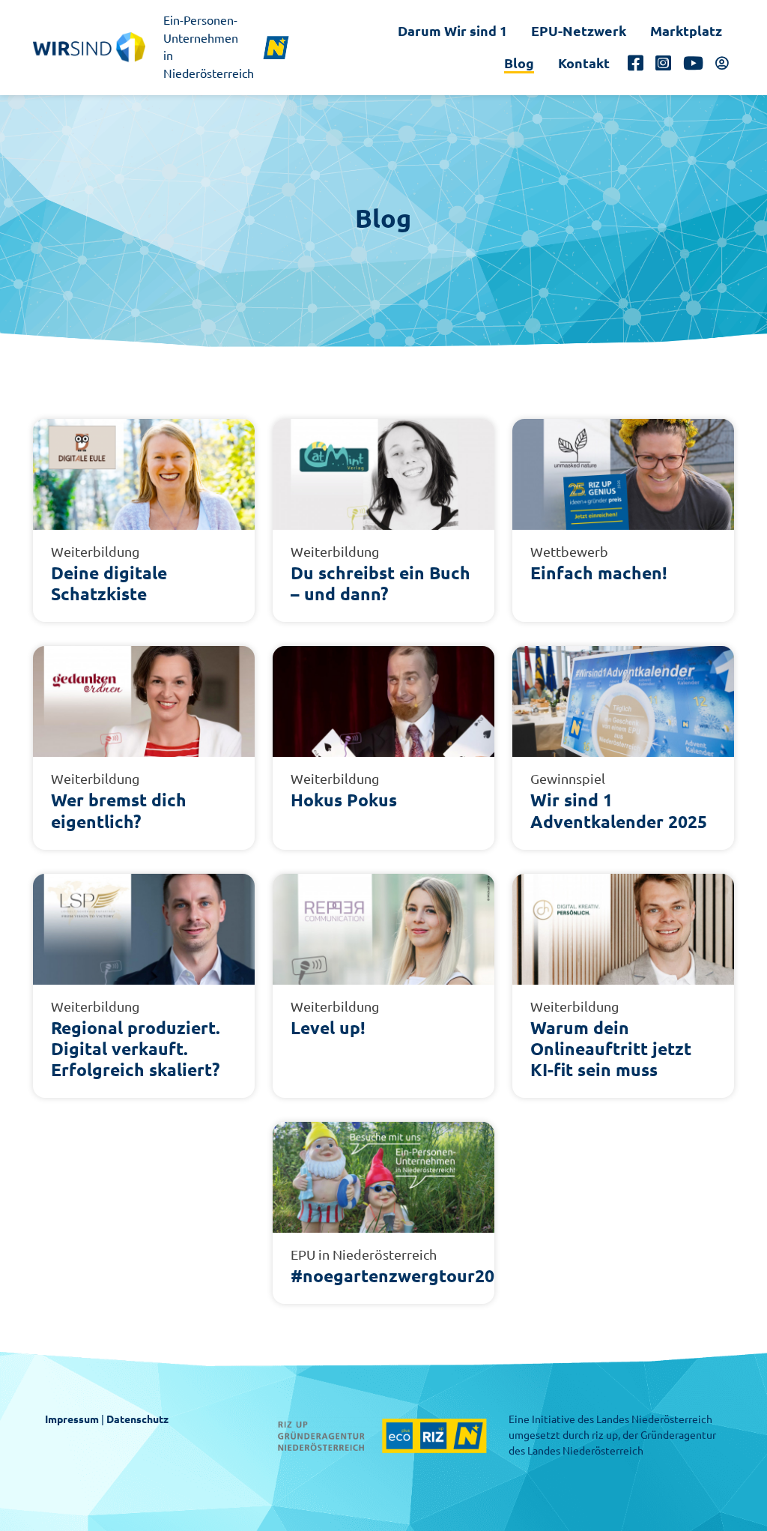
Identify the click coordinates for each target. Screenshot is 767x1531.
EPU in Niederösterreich (364, 1254)
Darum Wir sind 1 (452, 30)
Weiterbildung (95, 551)
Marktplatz (686, 30)
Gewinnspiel (567, 778)
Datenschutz (137, 1419)
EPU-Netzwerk (578, 30)
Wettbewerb (569, 551)
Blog (519, 62)
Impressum (72, 1419)
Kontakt (584, 62)
